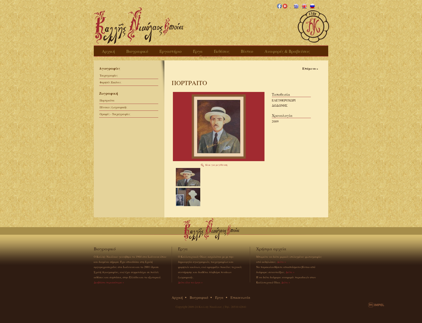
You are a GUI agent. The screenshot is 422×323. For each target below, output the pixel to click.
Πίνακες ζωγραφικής (113, 107)
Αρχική (108, 51)
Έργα (198, 51)
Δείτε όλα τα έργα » (190, 282)
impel (376, 304)
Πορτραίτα (107, 100)
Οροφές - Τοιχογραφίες (115, 114)
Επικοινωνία (211, 57)
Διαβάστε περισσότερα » (109, 282)
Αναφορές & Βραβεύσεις (287, 51)
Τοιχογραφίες (109, 75)
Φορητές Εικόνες (110, 82)
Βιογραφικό (137, 51)
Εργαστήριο (170, 51)
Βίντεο (247, 51)
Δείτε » (281, 262)
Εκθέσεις (222, 51)
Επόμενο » (310, 68)
